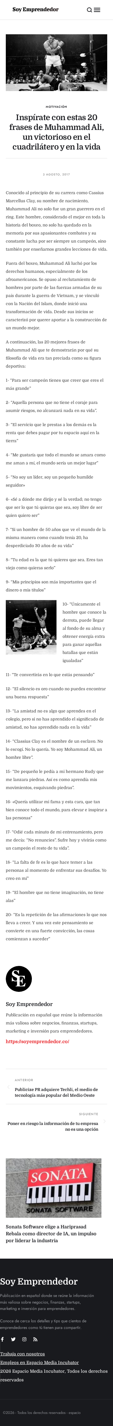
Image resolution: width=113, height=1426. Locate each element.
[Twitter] (13, 1339)
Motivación (56, 107)
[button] (89, 10)
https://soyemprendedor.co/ (37, 1041)
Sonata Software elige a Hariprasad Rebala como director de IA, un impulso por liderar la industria (51, 1233)
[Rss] (35, 1339)
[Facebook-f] (2, 1339)
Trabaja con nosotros (22, 1354)
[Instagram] (24, 1339)
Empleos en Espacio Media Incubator (39, 1362)
